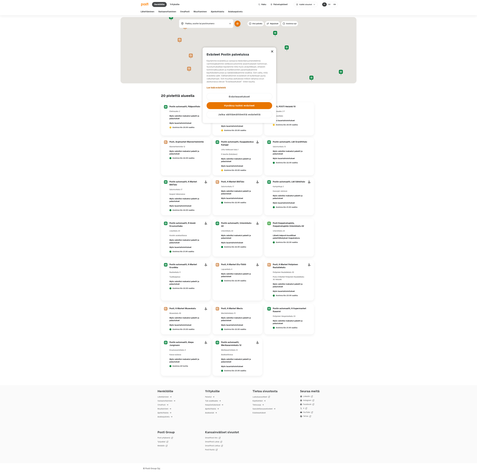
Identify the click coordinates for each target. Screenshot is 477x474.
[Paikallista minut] (237, 24)
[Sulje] (272, 51)
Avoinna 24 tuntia (180, 366)
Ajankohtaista (217, 11)
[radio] (324, 4)
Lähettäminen (147, 11)
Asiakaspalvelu (235, 11)
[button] (275, 33)
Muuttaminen (200, 11)
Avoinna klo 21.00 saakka (286, 207)
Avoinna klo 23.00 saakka (287, 295)
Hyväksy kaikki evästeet (239, 105)
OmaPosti (185, 11)
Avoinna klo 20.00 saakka (183, 127)
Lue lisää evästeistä (216, 87)
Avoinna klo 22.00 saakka (183, 158)
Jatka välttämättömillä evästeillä (239, 114)
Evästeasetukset (259, 413)
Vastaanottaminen (167, 11)
